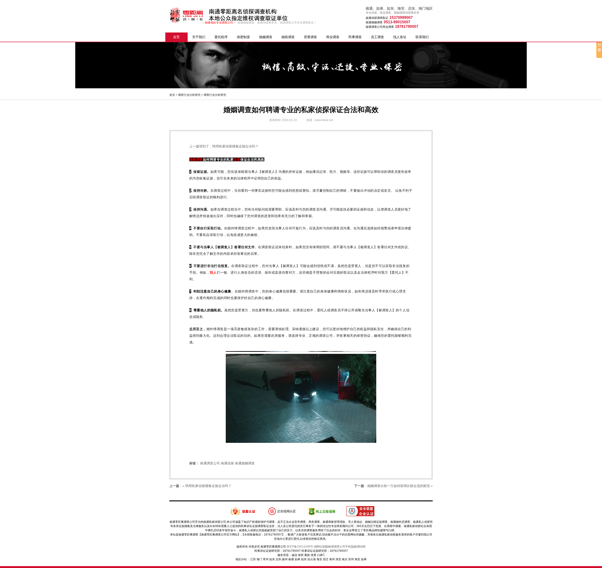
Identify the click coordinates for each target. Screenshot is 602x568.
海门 (259, 559)
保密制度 (243, 37)
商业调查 (332, 37)
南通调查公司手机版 (341, 546)
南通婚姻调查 (245, 463)
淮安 (338, 559)
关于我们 (198, 37)
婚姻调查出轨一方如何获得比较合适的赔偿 (398, 486)
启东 (278, 559)
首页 (176, 37)
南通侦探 (227, 463)
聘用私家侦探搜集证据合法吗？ (235, 146)
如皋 (297, 559)
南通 (291, 559)
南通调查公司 (210, 463)
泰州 (332, 559)
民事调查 (355, 37)
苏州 (351, 559)
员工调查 (377, 37)
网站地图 (322, 546)
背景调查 (310, 37)
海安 (319, 559)
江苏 (253, 559)
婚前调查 (288, 37)
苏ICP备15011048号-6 (301, 546)
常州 (266, 559)
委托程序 (221, 37)
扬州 (285, 559)
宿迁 (326, 559)
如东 (272, 559)
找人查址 (399, 37)
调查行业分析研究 (189, 95)
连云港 (311, 559)
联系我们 (422, 37)
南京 (345, 559)
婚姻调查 (265, 37)
